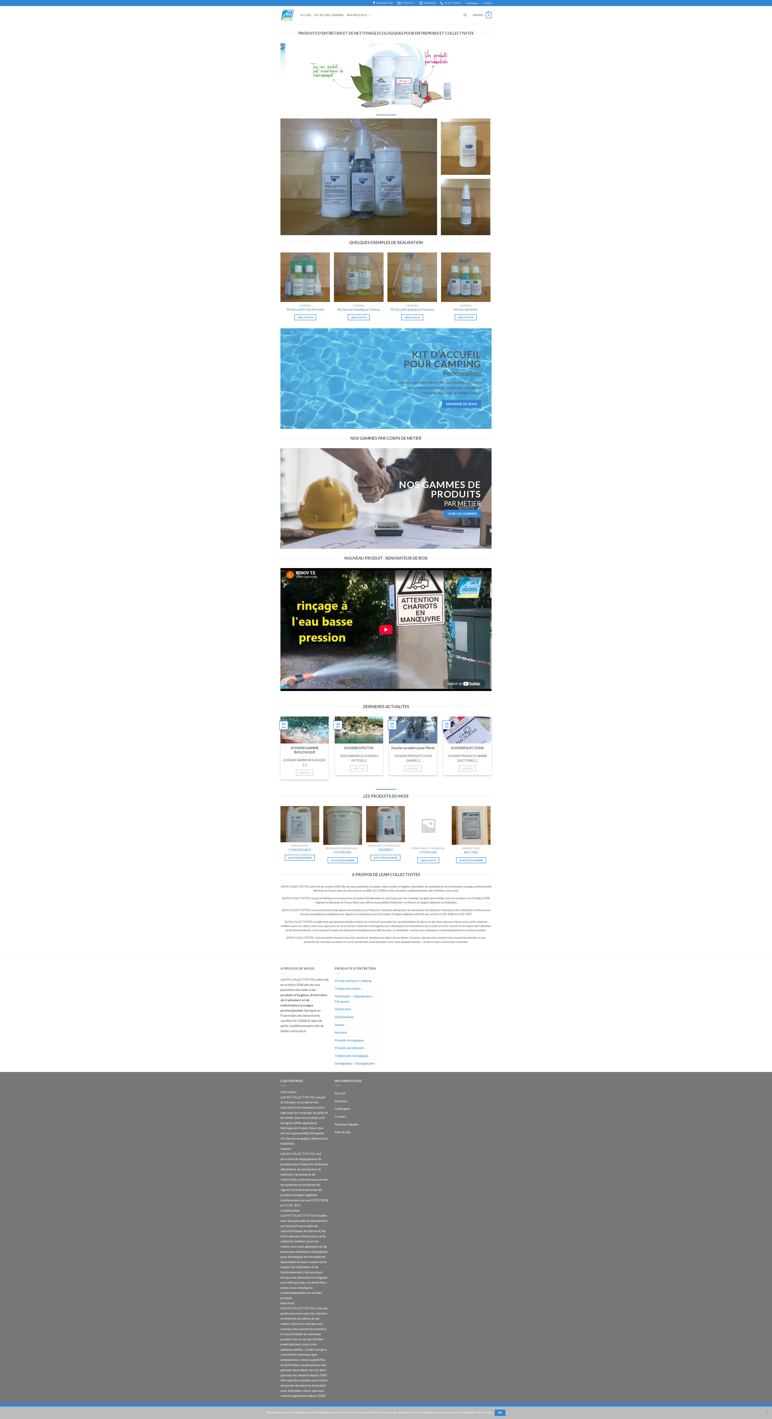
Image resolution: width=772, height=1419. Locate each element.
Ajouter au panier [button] (300, 857)
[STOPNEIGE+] (342, 825)
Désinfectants (344, 1017)
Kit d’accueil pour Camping (353, 980)
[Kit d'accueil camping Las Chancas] (359, 277)
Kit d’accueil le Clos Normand (305, 309)
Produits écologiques (349, 1040)
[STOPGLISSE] (428, 825)
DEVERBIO (385, 850)
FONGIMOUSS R (300, 850)
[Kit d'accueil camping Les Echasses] (412, 277)
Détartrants (343, 1009)
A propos (341, 1101)
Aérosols (341, 1032)
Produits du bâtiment (349, 1048)
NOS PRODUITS (357, 15)
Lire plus (304, 772)
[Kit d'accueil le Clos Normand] (305, 277)
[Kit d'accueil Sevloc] (466, 277)
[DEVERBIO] (385, 824)
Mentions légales (346, 1124)
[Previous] (288, 77)
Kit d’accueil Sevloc (466, 309)
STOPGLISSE (428, 852)
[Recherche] (465, 15)
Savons (339, 1025)
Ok (500, 1412)
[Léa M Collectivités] (287, 15)
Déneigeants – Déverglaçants (355, 1063)
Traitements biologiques (352, 1056)
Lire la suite (305, 317)
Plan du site (342, 1132)
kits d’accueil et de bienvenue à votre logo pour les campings (302, 1107)
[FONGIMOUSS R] (299, 824)
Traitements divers (348, 988)
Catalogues (471, 3)
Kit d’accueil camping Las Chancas (358, 309)
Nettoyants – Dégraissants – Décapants (354, 998)
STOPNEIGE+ (343, 852)
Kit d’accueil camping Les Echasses (412, 309)
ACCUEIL (306, 15)
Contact (487, 3)
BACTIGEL (471, 852)
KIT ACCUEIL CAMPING (329, 15)
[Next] (483, 77)
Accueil (340, 1093)
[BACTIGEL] (471, 825)
